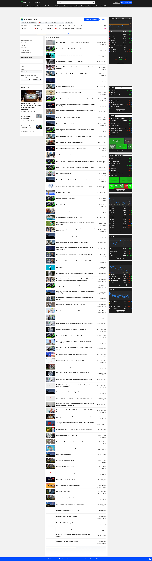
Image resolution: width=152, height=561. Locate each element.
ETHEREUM (113, 276)
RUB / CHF (111, 212)
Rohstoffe (111, 236)
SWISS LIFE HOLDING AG (116, 130)
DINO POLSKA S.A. (115, 161)
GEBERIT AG (113, 122)
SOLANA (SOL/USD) (115, 278)
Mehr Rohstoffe (120, 258)
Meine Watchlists (120, 110)
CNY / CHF (111, 223)
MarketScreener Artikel (26, 57)
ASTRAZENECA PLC (115, 94)
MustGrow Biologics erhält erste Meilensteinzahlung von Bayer (76, 25)
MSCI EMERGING (115, 49)
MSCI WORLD (114, 51)
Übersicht (23, 33)
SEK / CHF (111, 214)
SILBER (111, 253)
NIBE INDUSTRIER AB (115, 160)
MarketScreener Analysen (27, 60)
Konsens (74, 33)
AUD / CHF (111, 221)
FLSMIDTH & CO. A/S (115, 163)
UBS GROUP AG (114, 132)
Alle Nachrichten (24, 38)
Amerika (123, 18)
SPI (111, 33)
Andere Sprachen (25, 55)
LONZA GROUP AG (115, 123)
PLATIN (111, 255)
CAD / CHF (111, 219)
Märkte (23, 6)
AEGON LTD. (113, 170)
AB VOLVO (113, 96)
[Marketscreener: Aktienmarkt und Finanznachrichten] (30, 2)
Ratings (81, 33)
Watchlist (111, 87)
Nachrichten (31, 6)
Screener (90, 6)
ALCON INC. (113, 134)
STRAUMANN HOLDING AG (117, 173)
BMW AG (113, 92)
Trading (83, 6)
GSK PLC (113, 98)
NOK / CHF (111, 216)
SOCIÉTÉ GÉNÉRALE (115, 100)
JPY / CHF (111, 229)
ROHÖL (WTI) (112, 250)
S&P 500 (113, 40)
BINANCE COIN (114, 280)
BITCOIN (113, 274)
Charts (33, 33)
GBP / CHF (111, 210)
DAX (112, 34)
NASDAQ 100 (114, 44)
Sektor (92, 33)
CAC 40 (112, 36)
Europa (117, 18)
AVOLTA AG (113, 168)
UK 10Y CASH (114, 308)
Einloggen (116, 2)
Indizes (112, 18)
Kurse (28, 33)
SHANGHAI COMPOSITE (116, 45)
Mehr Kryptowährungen (121, 285)
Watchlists (75, 6)
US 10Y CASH (114, 301)
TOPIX (112, 47)
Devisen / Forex (113, 195)
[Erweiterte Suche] (93, 2)
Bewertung (66, 33)
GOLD (110, 248)
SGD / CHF (111, 227)
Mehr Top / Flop (120, 150)
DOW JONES (113, 42)
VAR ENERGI (114, 175)
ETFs (103, 33)
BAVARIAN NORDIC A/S (116, 158)
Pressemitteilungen (25, 50)
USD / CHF (111, 208)
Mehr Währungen (120, 232)
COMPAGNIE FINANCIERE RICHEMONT (119, 120)
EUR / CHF (111, 206)
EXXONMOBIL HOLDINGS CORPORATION (119, 104)
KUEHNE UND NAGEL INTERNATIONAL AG (119, 118)
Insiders (23, 45)
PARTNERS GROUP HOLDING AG (118, 128)
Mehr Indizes (120, 62)
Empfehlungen (57, 6)
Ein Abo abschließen (126, 2)
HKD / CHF (111, 225)
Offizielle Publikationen (26, 52)
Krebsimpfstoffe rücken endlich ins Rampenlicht (73, 28)
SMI (111, 31)
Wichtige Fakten (24, 42)
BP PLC (112, 102)
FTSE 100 (113, 38)
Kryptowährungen (113, 262)
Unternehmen (50, 33)
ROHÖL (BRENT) (113, 251)
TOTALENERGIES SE (115, 106)
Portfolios (67, 6)
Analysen (40, 6)
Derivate (98, 33)
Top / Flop (105, 6)
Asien (129, 18)
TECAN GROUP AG (115, 172)
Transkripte (23, 47)
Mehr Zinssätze (120, 311)
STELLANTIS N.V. (114, 90)
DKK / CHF (111, 218)
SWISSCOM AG (114, 136)
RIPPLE (112, 282)
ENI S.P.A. (113, 108)
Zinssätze (111, 289)
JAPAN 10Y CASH (115, 305)
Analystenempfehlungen (26, 40)
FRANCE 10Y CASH (115, 306)
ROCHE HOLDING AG (115, 125)
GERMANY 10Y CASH (115, 303)
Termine (47, 6)
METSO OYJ (113, 165)
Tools (97, 6)
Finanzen (58, 33)
